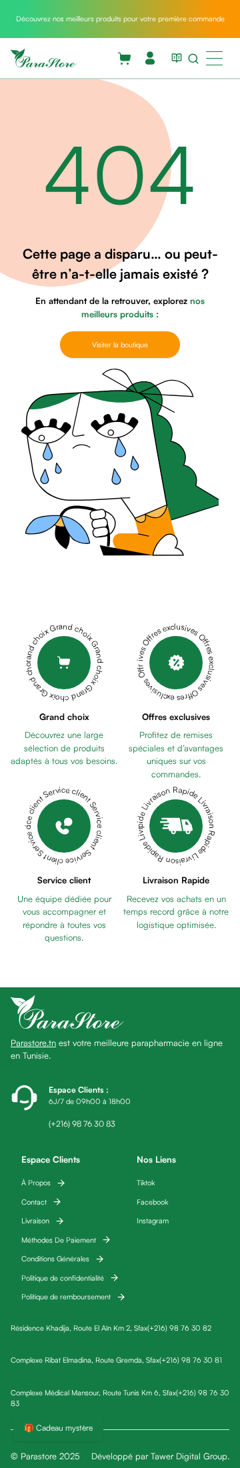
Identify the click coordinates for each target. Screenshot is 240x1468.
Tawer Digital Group (189, 1456)
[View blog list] (174, 58)
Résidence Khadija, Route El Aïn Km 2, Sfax (79, 1328)
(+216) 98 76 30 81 (190, 1360)
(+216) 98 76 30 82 (179, 1328)
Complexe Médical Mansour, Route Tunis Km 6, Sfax (93, 1392)
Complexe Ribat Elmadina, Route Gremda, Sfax (85, 1360)
